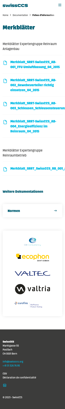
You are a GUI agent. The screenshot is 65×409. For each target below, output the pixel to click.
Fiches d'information (43, 15)
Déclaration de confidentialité (19, 377)
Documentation (20, 15)
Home (6, 15)
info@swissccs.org (13, 361)
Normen (14, 210)
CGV (5, 373)
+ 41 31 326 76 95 (11, 365)
